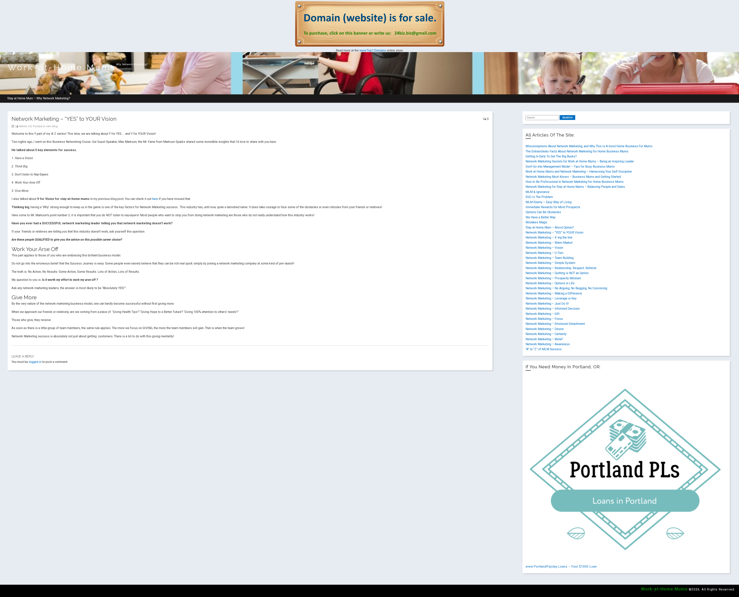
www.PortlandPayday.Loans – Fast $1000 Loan (561, 566)
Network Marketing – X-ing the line (549, 237)
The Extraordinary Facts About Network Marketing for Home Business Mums (577, 151)
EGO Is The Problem (539, 197)
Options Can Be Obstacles (543, 212)
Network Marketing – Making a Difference (554, 293)
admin (23, 126)
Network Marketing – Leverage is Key (551, 298)
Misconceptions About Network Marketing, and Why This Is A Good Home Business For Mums (589, 146)
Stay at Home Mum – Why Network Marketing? (38, 98)
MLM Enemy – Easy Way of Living (549, 202)
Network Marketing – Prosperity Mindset (553, 278)
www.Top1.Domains (372, 50)
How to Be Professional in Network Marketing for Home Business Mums (575, 182)
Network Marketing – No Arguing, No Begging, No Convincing (566, 288)
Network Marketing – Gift (542, 314)
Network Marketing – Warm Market (549, 242)
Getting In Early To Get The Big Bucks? (551, 156)
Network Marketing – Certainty (546, 334)
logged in (35, 362)
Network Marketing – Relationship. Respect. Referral (561, 268)
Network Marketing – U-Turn (544, 253)
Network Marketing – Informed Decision (553, 308)
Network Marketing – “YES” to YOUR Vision (554, 232)
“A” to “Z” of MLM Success (544, 349)
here (155, 199)
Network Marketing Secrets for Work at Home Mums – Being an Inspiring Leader (580, 161)
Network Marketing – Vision (544, 247)
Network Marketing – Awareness (548, 344)
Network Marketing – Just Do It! (547, 303)
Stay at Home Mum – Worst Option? (550, 227)
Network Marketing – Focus (544, 319)
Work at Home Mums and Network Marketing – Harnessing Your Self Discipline (579, 171)
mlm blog (52, 126)
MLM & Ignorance (537, 192)
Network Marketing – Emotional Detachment (555, 324)
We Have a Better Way (541, 217)
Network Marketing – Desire (545, 329)
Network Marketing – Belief (544, 339)
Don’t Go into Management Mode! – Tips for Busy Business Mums (570, 166)
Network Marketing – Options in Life (550, 283)
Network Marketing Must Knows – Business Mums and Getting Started (573, 177)
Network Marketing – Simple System (550, 263)
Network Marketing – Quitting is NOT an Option (557, 273)
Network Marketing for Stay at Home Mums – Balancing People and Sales (575, 187)
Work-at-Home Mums (62, 67)
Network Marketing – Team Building (549, 258)
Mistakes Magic (536, 222)
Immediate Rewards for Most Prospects (553, 207)
